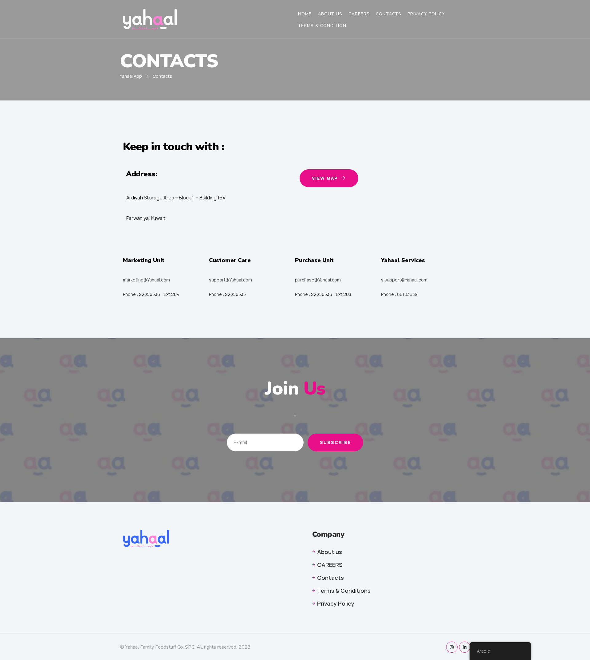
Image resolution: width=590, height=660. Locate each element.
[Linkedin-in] (464, 647)
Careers (359, 14)
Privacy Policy (426, 14)
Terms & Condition (322, 26)
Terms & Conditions (344, 590)
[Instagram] (451, 647)
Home (305, 14)
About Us (330, 14)
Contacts (388, 14)
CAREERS (330, 564)
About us (329, 552)
